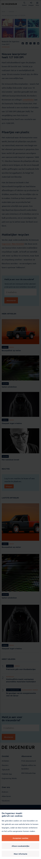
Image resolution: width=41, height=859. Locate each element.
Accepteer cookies (20, 838)
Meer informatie (20, 854)
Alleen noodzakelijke (20, 846)
